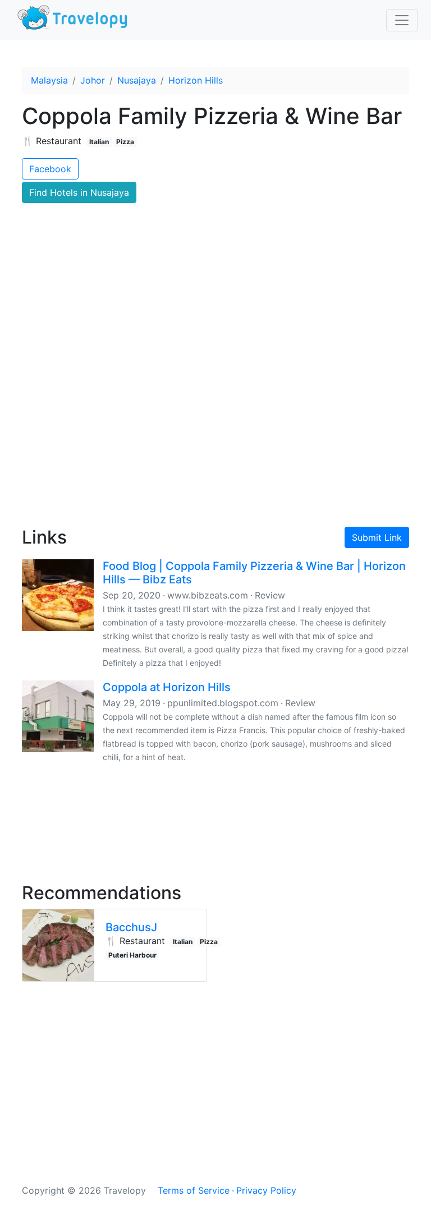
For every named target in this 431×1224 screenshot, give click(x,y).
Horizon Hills (195, 80)
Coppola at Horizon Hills (167, 687)
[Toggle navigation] (402, 20)
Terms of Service (194, 1190)
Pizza (125, 141)
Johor (92, 80)
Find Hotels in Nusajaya (79, 192)
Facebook (50, 168)
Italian (99, 141)
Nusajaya (136, 80)
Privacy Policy (266, 1190)
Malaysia (49, 80)
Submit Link (377, 537)
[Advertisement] (215, 421)
